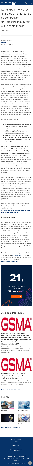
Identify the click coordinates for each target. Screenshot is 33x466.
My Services (15, 445)
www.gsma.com (17, 255)
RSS (28, 458)
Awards (3, 424)
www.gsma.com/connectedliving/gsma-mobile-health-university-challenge (16, 211)
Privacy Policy (20, 456)
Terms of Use (11, 456)
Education (4, 411)
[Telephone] (26, 2)
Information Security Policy (11, 458)
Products (16, 441)
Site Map (22, 458)
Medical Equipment (23, 411)
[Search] (31, 2)
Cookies (16, 461)
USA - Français (6, 30)
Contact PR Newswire (16, 439)
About (16, 443)
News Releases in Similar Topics (10, 428)
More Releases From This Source (10, 390)
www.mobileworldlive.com (9, 261)
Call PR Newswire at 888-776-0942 (16, 450)
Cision (19, 463)
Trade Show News (23, 424)
